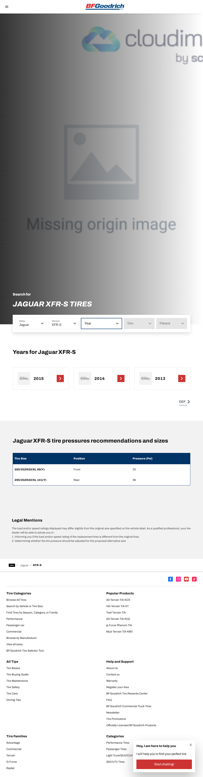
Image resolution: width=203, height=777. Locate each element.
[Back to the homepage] (105, 6)
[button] (41, 323)
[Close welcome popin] (191, 745)
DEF (182, 401)
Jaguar (24, 565)
